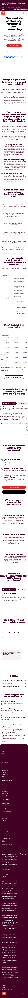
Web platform (5, 784)
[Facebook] (4, 847)
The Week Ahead (5, 803)
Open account (23, 9)
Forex (3, 753)
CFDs (15, 303)
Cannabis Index (15, 129)
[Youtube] (14, 847)
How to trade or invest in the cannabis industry (11, 653)
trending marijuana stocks (16, 103)
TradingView (4, 789)
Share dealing (5, 774)
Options (4, 760)
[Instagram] (9, 847)
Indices (3, 755)
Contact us (4, 816)
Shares (3, 758)
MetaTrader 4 (5, 791)
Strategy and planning (6, 808)
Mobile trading (5, 787)
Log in (16, 9)
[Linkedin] (19, 847)
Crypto (3, 751)
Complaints (4, 820)
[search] (23, 13)
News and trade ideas (6, 805)
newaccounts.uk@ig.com (9, 56)
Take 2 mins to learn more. (7, 911)
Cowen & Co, (5, 727)
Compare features (6, 795)
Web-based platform (9, 589)
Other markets (5, 762)
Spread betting (5, 770)
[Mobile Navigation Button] (26, 13)
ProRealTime (5, 793)
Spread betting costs (9, 403)
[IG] (3, 13)
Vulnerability (4, 818)
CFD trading (4, 772)
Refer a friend (5, 776)
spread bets (21, 301)
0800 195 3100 (10, 55)
